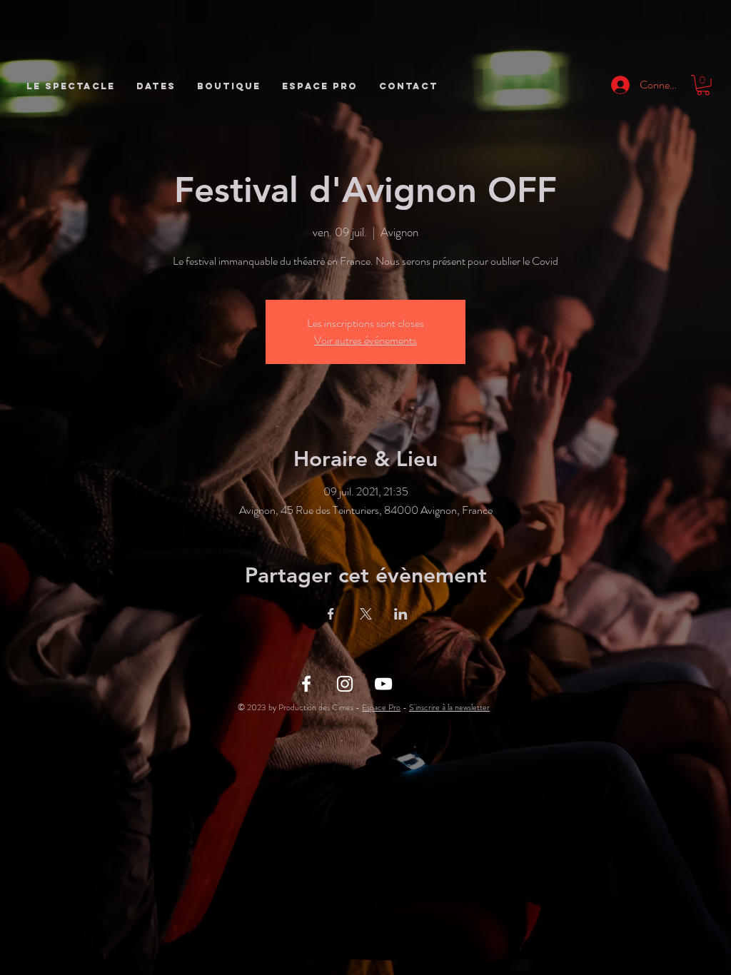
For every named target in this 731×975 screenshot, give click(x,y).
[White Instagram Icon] (345, 683)
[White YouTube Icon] (383, 683)
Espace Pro (381, 707)
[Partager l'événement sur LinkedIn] (401, 614)
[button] (703, 85)
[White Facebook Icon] (306, 683)
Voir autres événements (365, 340)
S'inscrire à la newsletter (449, 707)
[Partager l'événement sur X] (366, 614)
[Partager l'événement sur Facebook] (331, 614)
